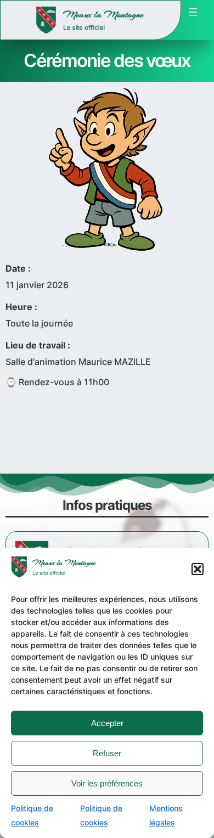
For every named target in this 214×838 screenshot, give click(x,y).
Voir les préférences (107, 783)
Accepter (107, 723)
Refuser (107, 753)
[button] (197, 569)
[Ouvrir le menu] (193, 12)
